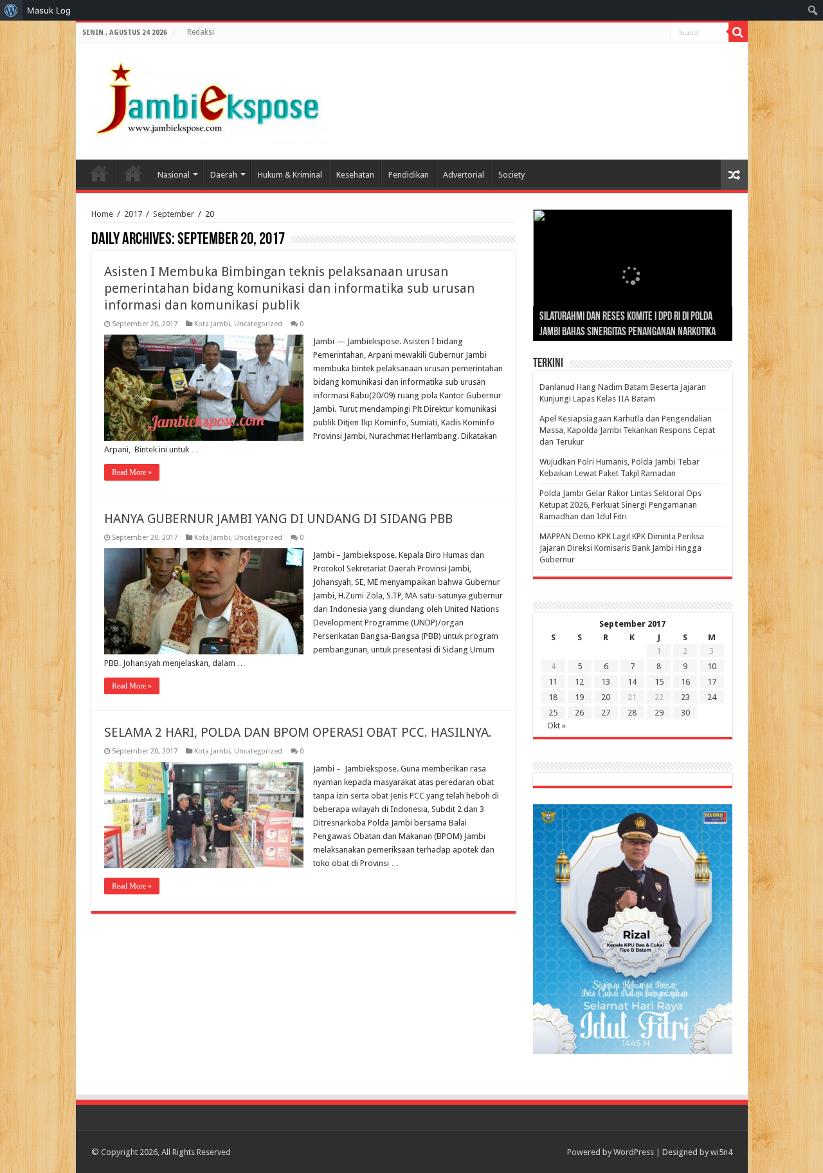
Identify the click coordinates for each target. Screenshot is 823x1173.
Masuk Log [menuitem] (49, 10)
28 (632, 712)
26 (579, 712)
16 (685, 682)
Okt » (556, 725)
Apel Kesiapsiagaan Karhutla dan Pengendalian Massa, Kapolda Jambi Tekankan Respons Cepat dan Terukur (627, 430)
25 (552, 712)
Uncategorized (258, 324)
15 (659, 682)
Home (99, 173)
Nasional (174, 175)
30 (685, 712)
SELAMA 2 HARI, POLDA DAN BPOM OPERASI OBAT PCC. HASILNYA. (298, 732)
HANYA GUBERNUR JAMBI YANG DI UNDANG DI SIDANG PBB (278, 518)
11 (552, 682)
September (173, 214)
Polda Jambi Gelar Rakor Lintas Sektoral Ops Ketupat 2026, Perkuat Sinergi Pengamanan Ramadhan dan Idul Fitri (620, 504)
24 (711, 697)
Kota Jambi (212, 324)
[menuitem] (11, 10)
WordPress (633, 1152)
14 (632, 682)
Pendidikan (408, 175)
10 (711, 666)
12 (579, 682)
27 (605, 712)
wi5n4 (721, 1152)
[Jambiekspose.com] (208, 98)
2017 (133, 214)
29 (659, 712)
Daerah (223, 175)
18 (552, 697)
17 (711, 682)
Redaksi (200, 32)
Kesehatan (355, 175)
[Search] (738, 32)
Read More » (132, 472)
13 (605, 682)
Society (511, 175)
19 (579, 697)
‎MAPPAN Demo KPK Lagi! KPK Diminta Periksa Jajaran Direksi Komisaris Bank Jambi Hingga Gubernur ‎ (621, 547)
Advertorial (463, 175)
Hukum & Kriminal (290, 175)
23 (685, 697)
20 (605, 697)
